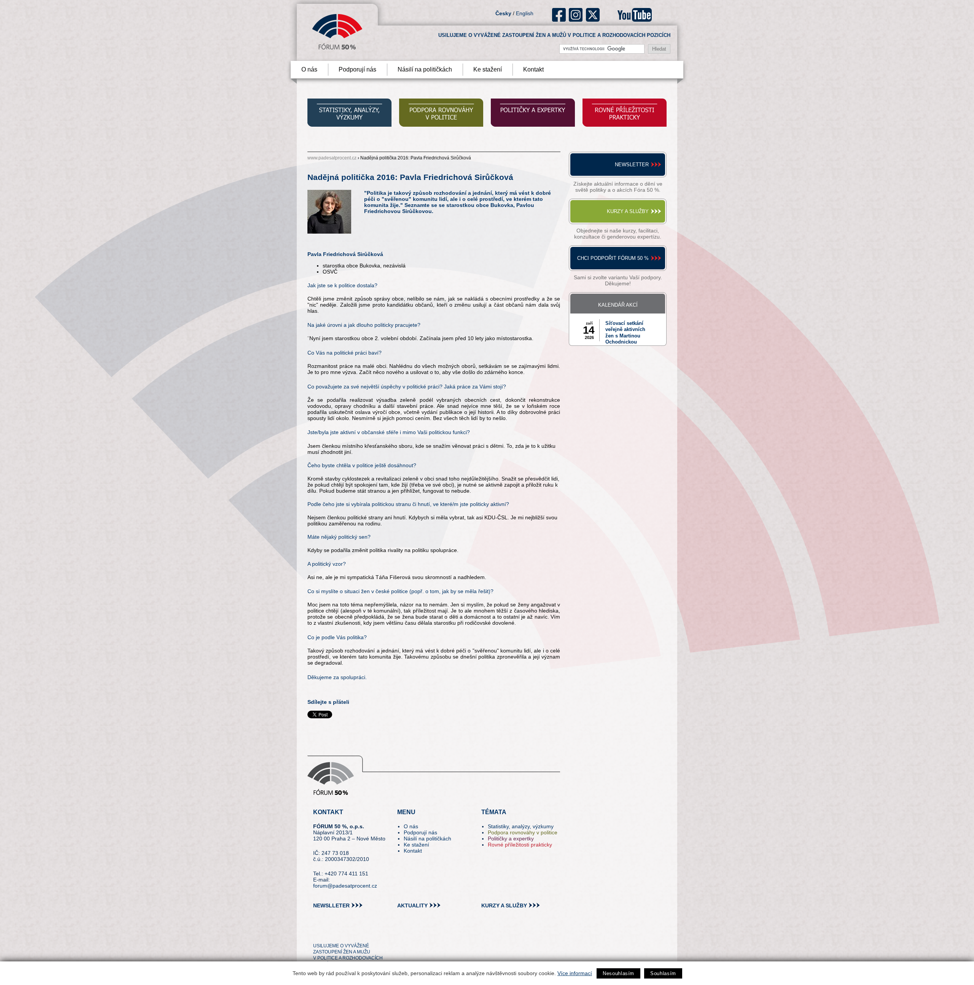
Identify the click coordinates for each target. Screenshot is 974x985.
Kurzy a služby (628, 211)
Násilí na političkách (425, 69)
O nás (309, 69)
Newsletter (632, 164)
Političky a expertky (511, 838)
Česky (503, 13)
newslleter (331, 905)
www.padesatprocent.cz (331, 158)
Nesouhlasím (618, 973)
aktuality (412, 905)
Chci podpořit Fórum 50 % (613, 258)
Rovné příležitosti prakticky (520, 845)
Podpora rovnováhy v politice (522, 832)
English (524, 13)
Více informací (574, 973)
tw (318, 932)
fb (559, 15)
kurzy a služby (504, 905)
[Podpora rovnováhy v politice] (441, 114)
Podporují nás (357, 69)
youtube (635, 15)
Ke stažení (487, 69)
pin (331, 932)
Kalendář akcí (618, 305)
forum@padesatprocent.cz (345, 886)
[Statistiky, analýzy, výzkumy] (349, 114)
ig (576, 15)
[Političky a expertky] (533, 114)
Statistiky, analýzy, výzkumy (521, 826)
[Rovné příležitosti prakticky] (624, 114)
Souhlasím (663, 973)
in (356, 932)
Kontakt (533, 69)
